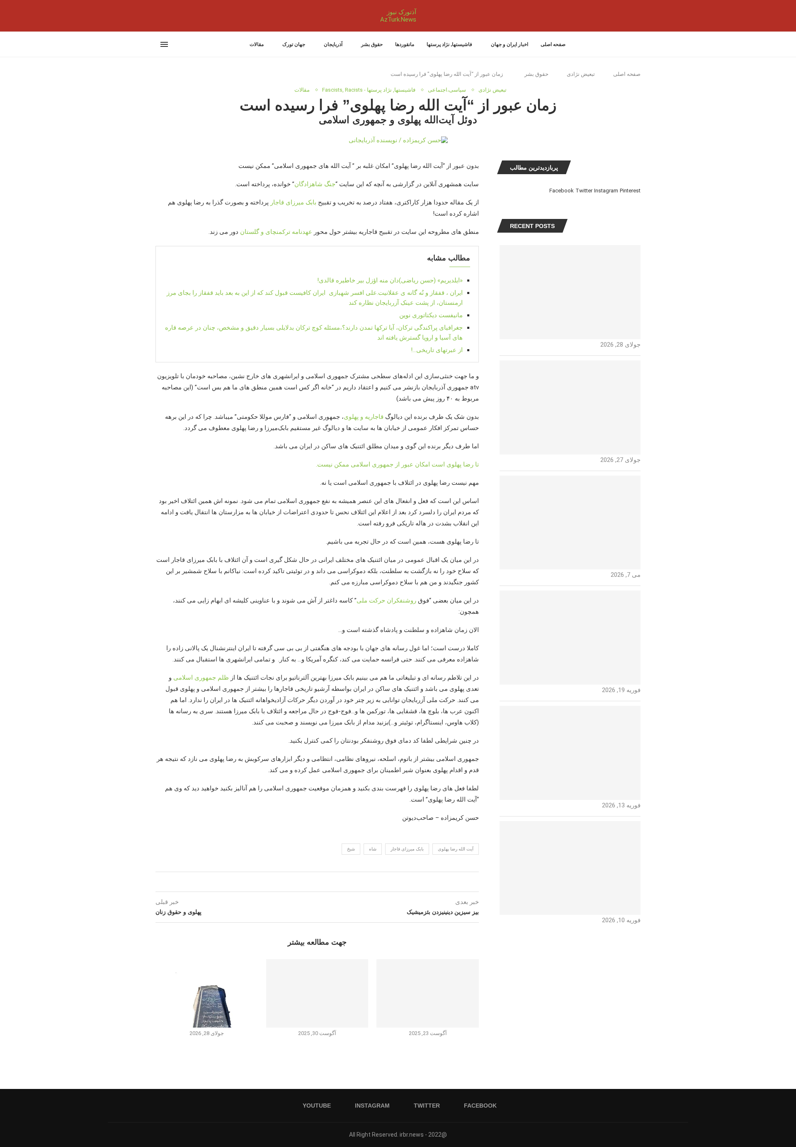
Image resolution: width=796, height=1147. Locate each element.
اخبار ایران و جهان (509, 44)
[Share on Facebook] (325, 881)
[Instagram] (160, 15)
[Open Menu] (164, 44)
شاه (372, 849)
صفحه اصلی (553, 44)
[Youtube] (155, 15)
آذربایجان (333, 44)
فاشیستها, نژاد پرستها (449, 44)
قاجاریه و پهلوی (363, 416)
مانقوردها (404, 44)
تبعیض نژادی (581, 74)
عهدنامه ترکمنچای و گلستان (276, 232)
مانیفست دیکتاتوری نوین (431, 315)
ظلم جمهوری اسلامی (201, 677)
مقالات (257, 44)
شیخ (351, 849)
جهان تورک (293, 44)
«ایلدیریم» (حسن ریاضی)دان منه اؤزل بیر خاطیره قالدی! (390, 280)
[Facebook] (173, 15)
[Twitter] (165, 15)
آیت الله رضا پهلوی (455, 849)
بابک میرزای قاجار (293, 202)
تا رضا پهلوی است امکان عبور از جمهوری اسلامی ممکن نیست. (397, 464)
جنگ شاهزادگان (314, 184)
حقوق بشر (372, 44)
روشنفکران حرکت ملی (386, 600)
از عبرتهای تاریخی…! (437, 350)
